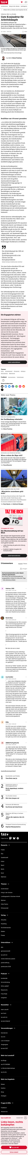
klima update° (5, 986)
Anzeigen (3, 1096)
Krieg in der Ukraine (6, 892)
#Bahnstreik (12, 373)
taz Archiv (4, 1072)
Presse (3, 935)
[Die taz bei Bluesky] (14, 839)
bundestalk (4, 978)
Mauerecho (4, 990)
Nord (2, 873)
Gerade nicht (19, 1118)
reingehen (4, 997)
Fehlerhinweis (20, 377)
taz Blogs (3, 1060)
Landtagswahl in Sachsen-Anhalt (10, 896)
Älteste (25, 563)
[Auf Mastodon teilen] (6, 386)
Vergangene (4, 1044)
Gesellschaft (4, 857)
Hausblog (4, 923)
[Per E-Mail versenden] (2, 386)
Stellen (3, 931)
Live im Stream (5, 1040)
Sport (2, 865)
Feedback (4, 1107)
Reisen (3, 1084)
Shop (2, 1092)
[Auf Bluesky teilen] (9, 386)
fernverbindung (5, 982)
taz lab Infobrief (5, 1021)
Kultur (2, 861)
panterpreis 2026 (6, 966)
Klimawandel (4, 908)
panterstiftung (5, 962)
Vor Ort (3, 1037)
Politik (3, 850)
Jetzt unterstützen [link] (14, 362)
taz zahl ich (4, 955)
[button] (26, 2)
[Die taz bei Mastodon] (10, 839)
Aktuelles (3, 920)
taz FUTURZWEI (5, 1064)
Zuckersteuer (5, 888)
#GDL (2, 371)
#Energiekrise (4, 373)
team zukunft (4, 1009)
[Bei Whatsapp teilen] (16, 386)
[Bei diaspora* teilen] (20, 386)
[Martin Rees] (2, 618)
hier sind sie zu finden (9, 580)
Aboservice (4, 1111)
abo (2, 947)
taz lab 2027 (4, 1048)
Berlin (2, 869)
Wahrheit (3, 877)
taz (5, 834)
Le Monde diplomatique (8, 1068)
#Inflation (23, 371)
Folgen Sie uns (4, 838)
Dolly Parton (4, 904)
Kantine (3, 1088)
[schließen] (25, 1117)
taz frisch (3, 1013)
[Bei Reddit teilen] (23, 386)
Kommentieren (12, 377)
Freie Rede (4, 994)
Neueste (20, 563)
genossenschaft (5, 951)
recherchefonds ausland (8, 958)
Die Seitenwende (6, 927)
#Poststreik (17, 371)
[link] (5, 6)
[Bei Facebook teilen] (13, 386)
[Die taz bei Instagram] (18, 839)
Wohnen (3, 900)
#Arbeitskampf (9, 371)
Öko (2, 853)
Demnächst (4, 1033)
